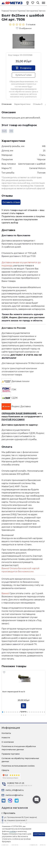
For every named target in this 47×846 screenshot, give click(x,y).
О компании (8, 742)
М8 (11, 131)
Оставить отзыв (11, 202)
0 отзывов (30, 24)
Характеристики (22, 104)
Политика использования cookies (18, 766)
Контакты (6, 733)
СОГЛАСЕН (39, 834)
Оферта (5, 770)
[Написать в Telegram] (17, 801)
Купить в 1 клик (23, 75)
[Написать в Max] (10, 801)
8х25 (4, 131)
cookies (12, 831)
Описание (7, 104)
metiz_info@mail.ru (14, 790)
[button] (2, 712)
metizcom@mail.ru (14, 795)
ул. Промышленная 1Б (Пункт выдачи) (20, 817)
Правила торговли (11, 754)
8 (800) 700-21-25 (15, 783)
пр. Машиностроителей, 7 (15, 820)
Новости (6, 737)
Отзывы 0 (37, 104)
